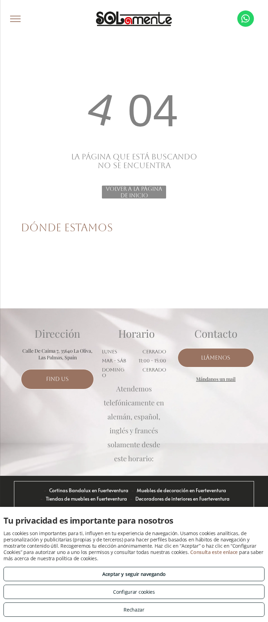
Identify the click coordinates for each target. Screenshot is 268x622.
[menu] (15, 19)
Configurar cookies (134, 592)
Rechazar (134, 609)
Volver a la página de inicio (134, 192)
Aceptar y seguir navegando (134, 574)
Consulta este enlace (214, 552)
